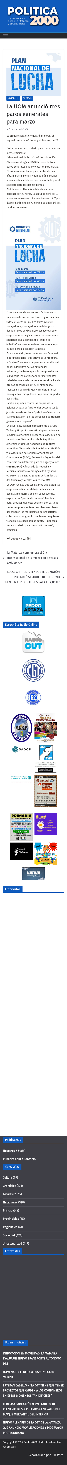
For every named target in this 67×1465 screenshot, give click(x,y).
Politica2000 (31, 1442)
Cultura (7, 1177)
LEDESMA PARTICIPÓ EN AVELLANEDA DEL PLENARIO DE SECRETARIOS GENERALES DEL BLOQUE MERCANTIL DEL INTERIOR (31, 1409)
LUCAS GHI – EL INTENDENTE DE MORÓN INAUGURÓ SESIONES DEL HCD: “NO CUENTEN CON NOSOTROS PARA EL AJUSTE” (32, 577)
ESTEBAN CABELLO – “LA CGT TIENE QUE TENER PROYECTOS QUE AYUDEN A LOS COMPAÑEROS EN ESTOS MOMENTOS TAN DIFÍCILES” (33, 1391)
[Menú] (5, 35)
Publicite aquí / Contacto (19, 1159)
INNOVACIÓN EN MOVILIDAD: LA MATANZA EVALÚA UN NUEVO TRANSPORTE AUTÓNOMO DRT (32, 1359)
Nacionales (13, 98)
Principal (9, 1210)
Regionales (10, 1227)
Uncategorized (12, 1243)
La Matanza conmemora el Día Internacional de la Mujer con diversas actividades (32, 558)
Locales (8, 1194)
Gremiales (9, 1186)
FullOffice (57, 1455)
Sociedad (27, 98)
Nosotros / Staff (13, 1151)
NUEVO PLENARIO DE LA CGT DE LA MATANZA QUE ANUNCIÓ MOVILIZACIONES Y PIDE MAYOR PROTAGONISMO (33, 1428)
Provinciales (11, 1218)
